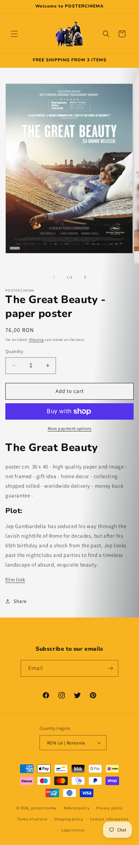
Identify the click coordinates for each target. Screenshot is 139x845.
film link (15, 579)
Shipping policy (68, 818)
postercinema (44, 807)
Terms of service (32, 818)
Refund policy (76, 807)
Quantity (14, 351)
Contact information (109, 818)
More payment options (70, 428)
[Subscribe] (110, 668)
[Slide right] (85, 277)
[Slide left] (54, 277)
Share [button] (20, 601)
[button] (14, 34)
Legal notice (72, 830)
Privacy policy (109, 807)
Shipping (36, 339)
